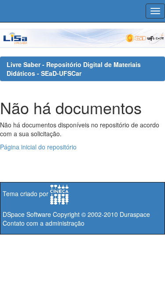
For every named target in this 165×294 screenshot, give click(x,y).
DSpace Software (27, 214)
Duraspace (135, 214)
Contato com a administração (43, 223)
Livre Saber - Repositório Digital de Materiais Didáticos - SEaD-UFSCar (74, 69)
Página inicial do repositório (38, 146)
